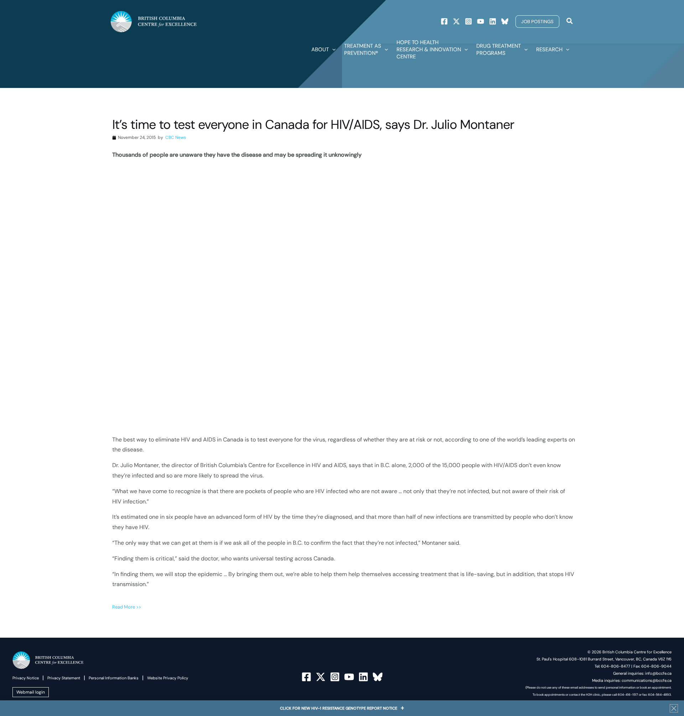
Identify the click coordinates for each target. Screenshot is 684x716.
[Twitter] (456, 21)
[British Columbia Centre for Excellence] (153, 21)
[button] (537, 21)
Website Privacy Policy (167, 677)
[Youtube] (480, 21)
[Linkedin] (492, 21)
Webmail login (30, 692)
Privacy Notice (25, 677)
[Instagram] (468, 21)
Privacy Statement (63, 677)
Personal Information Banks (114, 677)
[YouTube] (349, 677)
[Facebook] (444, 21)
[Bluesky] (504, 21)
